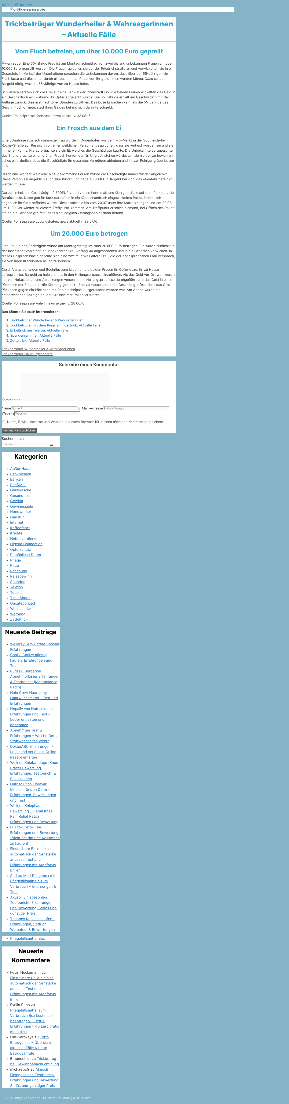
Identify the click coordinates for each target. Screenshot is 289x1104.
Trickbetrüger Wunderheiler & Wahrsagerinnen (46, 320)
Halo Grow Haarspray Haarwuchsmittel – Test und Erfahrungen (34, 698)
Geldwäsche (20, 490)
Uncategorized (22, 603)
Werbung (17, 614)
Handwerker (20, 512)
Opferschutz (20, 549)
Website (8, 413)
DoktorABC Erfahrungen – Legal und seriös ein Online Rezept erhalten (33, 751)
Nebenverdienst (23, 539)
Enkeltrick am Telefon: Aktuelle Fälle (39, 330)
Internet (16, 522)
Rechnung (18, 571)
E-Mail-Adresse (90, 408)
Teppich (16, 592)
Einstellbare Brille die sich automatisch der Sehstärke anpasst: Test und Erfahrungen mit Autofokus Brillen (33, 859)
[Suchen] (51, 445)
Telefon (16, 587)
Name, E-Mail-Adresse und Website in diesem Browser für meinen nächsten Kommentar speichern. (85, 422)
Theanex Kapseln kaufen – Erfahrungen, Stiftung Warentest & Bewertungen (32, 924)
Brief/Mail (18, 485)
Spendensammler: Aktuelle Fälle (35, 335)
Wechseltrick (21, 608)
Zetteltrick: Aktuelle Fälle (30, 340)
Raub (14, 565)
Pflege (15, 560)
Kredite (16, 533)
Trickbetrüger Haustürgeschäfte (27, 354)
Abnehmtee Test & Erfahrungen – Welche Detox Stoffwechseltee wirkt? (34, 735)
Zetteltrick (18, 619)
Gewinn (16, 501)
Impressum (83, 1098)
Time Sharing (21, 598)
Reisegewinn (21, 576)
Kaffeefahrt (20, 528)
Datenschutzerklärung (57, 1098)
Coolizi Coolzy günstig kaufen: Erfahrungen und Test (31, 660)
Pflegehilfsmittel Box (27, 938)
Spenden (17, 582)
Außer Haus (20, 468)
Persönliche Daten (25, 555)
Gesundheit (20, 496)
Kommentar (11, 400)
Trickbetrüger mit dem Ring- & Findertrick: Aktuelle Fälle (55, 325)
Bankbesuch (20, 474)
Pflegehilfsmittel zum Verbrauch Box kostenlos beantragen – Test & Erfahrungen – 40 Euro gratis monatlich (34, 1021)
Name (6, 408)
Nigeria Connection (26, 544)
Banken (16, 479)
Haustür (17, 517)
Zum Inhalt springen (17, 4)
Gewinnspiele (21, 506)
